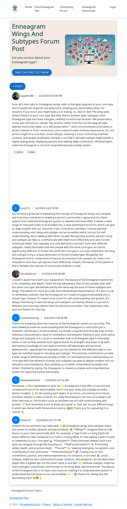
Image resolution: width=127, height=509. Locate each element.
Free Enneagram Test (44, 8)
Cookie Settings (83, 504)
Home (28, 7)
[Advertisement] (63, 176)
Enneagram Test (19, 498)
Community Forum (66, 8)
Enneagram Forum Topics (27, 490)
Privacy (46, 504)
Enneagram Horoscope (89, 8)
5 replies (18, 151)
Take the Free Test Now (32, 72)
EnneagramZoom (30, 504)
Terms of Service (62, 504)
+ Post (17, 86)
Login (113, 7)
